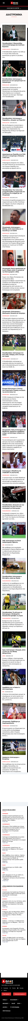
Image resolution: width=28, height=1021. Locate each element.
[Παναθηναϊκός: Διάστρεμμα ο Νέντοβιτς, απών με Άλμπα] (14, 566)
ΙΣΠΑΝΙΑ (4, 918)
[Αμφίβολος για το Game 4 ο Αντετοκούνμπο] (14, 677)
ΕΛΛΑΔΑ (4, 889)
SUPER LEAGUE (6, 49)
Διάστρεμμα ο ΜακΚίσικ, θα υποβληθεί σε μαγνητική (11, 471)
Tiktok (5, 990)
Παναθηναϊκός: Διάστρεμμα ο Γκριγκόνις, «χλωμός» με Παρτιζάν (13, 119)
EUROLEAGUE (5, 85)
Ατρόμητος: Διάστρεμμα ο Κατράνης (10, 758)
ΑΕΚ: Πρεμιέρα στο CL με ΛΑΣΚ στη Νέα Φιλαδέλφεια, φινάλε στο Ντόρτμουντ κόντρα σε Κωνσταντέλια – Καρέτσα (13, 877)
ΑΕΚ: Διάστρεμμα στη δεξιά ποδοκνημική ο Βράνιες (11, 541)
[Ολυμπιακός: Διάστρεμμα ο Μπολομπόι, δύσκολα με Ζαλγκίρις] (14, 301)
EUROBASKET (5, 394)
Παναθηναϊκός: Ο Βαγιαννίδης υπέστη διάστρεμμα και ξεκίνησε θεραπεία (13, 44)
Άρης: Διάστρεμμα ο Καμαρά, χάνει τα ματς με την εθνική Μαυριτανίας (14, 651)
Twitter (14, 988)
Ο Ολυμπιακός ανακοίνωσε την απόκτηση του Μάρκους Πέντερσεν (12, 848)
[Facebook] (2, 988)
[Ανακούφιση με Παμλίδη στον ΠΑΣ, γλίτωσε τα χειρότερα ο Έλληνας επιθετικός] (14, 144)
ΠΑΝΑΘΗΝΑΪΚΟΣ (6, 511)
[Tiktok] (2, 990)
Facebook (6, 988)
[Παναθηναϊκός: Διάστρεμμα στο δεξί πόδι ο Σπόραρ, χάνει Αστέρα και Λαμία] (14, 342)
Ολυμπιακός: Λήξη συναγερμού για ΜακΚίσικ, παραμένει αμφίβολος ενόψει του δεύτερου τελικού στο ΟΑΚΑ (14, 432)
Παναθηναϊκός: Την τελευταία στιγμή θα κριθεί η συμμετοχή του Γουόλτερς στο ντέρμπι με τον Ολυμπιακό (13, 192)
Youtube (21, 988)
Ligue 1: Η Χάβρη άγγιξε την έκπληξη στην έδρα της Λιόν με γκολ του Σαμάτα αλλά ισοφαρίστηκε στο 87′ (13, 939)
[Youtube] (18, 988)
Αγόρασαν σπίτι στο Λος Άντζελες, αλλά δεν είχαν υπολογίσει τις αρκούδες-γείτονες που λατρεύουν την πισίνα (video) (14, 903)
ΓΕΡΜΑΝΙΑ (5, 813)
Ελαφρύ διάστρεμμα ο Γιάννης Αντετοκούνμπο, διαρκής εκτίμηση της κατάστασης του (13, 390)
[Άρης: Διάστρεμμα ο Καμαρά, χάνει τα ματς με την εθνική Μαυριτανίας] (14, 639)
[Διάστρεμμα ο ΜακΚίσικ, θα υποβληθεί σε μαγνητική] (14, 460)
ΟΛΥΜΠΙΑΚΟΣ (5, 274)
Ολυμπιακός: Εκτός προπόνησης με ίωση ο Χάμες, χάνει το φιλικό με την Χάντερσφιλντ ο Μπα (14, 270)
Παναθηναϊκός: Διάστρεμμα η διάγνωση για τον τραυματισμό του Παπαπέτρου (14, 80)
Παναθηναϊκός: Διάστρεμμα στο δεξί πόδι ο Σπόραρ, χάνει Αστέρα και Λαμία (13, 354)
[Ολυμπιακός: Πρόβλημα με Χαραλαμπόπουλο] (14, 711)
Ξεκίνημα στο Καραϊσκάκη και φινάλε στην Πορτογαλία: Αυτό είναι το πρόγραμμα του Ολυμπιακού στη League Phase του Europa (14, 839)
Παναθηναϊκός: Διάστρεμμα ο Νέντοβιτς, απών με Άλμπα (12, 577)
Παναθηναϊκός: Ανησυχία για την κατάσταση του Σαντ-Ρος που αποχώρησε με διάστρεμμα (13, 506)
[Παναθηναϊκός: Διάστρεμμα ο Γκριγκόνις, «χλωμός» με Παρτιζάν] (14, 108)
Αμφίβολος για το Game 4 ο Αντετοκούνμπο (11, 688)
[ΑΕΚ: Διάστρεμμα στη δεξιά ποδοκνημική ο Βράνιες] (14, 530)
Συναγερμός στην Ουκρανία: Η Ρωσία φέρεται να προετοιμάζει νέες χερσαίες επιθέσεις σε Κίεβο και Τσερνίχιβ (14, 930)
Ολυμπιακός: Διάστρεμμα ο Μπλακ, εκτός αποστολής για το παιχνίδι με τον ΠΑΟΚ (12, 228)
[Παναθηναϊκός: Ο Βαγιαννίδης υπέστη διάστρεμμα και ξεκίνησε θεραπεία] (14, 33)
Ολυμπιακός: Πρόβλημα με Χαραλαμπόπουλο (11, 722)
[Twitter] (10, 988)
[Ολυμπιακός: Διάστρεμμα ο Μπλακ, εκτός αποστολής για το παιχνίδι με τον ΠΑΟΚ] (14, 217)
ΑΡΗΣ (3, 656)
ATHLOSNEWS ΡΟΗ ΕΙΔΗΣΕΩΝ (12, 886)
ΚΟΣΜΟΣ (4, 898)
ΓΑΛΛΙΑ (4, 935)
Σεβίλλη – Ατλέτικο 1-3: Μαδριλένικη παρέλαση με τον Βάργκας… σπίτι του (13, 921)
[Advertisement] (14, 788)
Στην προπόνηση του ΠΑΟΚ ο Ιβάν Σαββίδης (12, 867)
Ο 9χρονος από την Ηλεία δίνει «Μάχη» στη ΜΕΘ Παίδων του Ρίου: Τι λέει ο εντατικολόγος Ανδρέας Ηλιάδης (13, 913)
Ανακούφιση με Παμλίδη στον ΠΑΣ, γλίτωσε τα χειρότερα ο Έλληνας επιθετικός (14, 155)
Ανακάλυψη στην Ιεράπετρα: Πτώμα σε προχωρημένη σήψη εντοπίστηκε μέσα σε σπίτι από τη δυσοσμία (13, 893)
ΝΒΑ (3, 691)
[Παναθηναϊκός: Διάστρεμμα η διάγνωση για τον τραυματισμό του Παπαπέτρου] (14, 68)
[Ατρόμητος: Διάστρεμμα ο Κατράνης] (14, 747)
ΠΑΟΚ (4, 853)
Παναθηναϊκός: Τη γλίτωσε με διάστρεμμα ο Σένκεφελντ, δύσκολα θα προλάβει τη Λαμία (12, 614)
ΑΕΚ (3, 545)
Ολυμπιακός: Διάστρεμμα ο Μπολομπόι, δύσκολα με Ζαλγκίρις (13, 312)
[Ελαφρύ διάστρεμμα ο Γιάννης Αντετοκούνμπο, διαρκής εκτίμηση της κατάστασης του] (14, 378)
